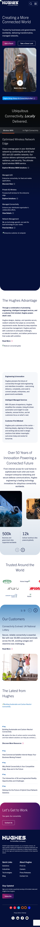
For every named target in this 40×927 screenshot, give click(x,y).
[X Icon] (13, 918)
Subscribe (8, 896)
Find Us (22, 866)
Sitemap (24, 912)
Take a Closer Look (26, 43)
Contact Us (8, 823)
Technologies (7, 872)
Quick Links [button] (7, 862)
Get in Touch (9, 43)
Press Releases (25, 872)
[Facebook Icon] (22, 918)
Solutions (5, 866)
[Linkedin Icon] (17, 918)
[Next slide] (23, 550)
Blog (4, 876)
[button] (35, 4)
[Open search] (31, 4)
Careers (22, 869)
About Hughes (26, 862)
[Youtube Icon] (27, 918)
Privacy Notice (17, 912)
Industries (6, 869)
